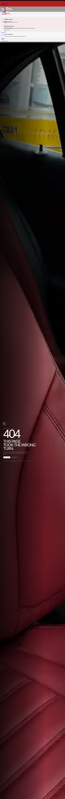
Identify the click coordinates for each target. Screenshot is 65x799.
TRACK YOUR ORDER (6, 13)
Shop (3, 12)
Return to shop (6, 29)
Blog (3, 39)
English (3, 5)
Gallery (3, 38)
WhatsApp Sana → (14, 457)
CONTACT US (4, 4)
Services (3, 14)
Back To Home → (6, 457)
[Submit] (2, 20)
